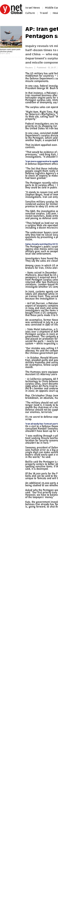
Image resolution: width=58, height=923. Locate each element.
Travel (44, 13)
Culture (30, 13)
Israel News (32, 8)
